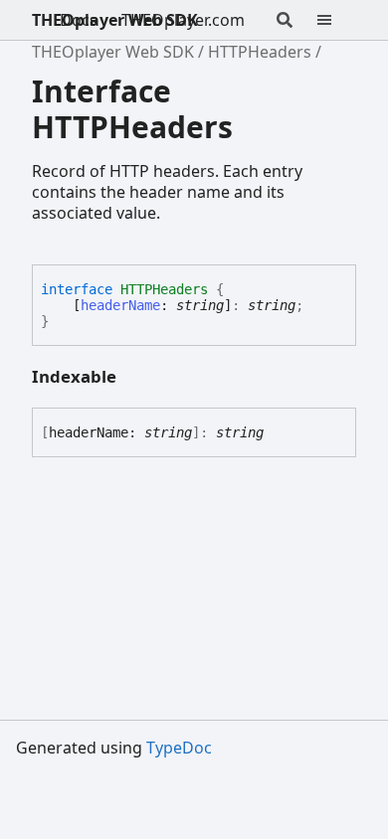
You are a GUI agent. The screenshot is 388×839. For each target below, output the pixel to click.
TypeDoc (179, 747)
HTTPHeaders (259, 52)
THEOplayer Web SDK (115, 20)
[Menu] (336, 20)
